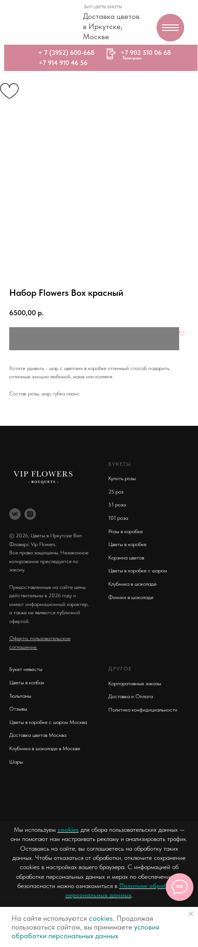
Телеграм (131, 57)
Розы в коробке (125, 531)
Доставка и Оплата (130, 696)
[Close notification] (191, 913)
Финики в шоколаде (130, 597)
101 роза (118, 518)
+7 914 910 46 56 (63, 62)
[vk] (15, 514)
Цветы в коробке (127, 544)
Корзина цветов (126, 557)
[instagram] (30, 514)
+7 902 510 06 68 (146, 52)
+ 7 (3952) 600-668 (66, 52)
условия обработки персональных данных (85, 931)
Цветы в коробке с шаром (137, 570)
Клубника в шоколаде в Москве (44, 748)
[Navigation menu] (170, 27)
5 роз (117, 491)
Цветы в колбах (26, 682)
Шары (16, 762)
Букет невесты (25, 669)
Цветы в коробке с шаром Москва (48, 722)
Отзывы (18, 709)
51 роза (117, 504)
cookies (68, 829)
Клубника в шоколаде (132, 584)
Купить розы (122, 478)
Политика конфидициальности (142, 709)
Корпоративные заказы (134, 683)
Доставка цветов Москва (37, 735)
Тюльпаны (20, 696)
